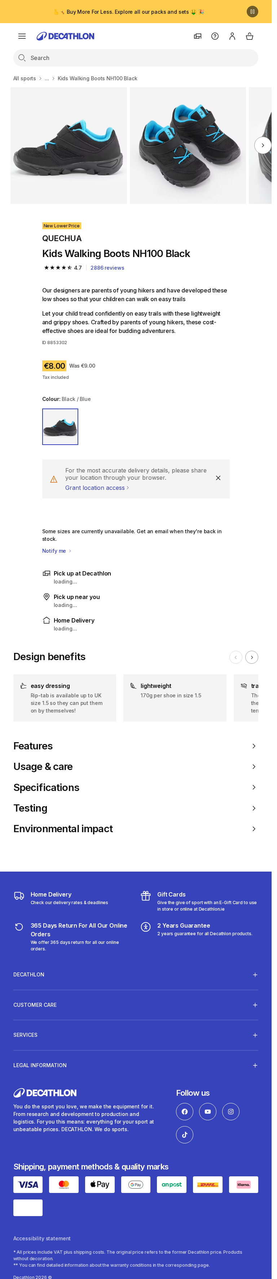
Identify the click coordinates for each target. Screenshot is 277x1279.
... (47, 78)
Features (33, 746)
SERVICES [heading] (25, 1035)
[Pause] (252, 11)
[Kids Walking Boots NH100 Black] (68, 145)
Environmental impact (63, 829)
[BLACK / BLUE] (60, 426)
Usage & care (43, 767)
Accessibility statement (42, 1238)
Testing (30, 808)
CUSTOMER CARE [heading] (35, 1005)
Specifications (46, 788)
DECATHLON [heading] (28, 974)
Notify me (55, 551)
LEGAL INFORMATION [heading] (40, 1065)
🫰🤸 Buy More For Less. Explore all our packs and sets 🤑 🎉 (128, 12)
